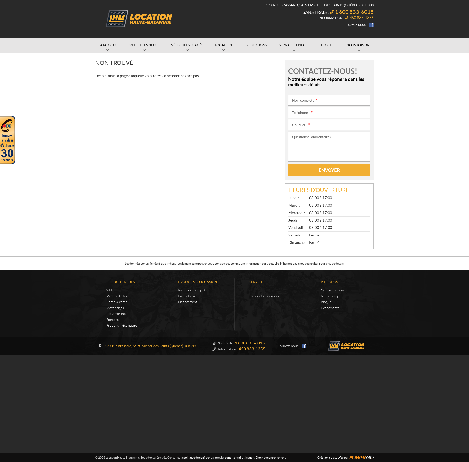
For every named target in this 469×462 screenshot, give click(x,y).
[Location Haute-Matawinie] (138, 19)
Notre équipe (331, 296)
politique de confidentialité (200, 457)
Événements (330, 308)
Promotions (186, 296)
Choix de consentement (271, 457)
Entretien (256, 290)
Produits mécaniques (121, 325)
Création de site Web (330, 457)
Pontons (112, 320)
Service (256, 282)
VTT (109, 290)
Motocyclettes (116, 296)
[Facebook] (371, 25)
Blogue (326, 302)
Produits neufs (120, 282)
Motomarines (116, 314)
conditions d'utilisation (239, 457)
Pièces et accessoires (264, 296)
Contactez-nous (333, 290)
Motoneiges (115, 308)
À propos (329, 282)
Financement (187, 302)
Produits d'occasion (197, 282)
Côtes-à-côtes (116, 302)
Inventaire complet (191, 290)
